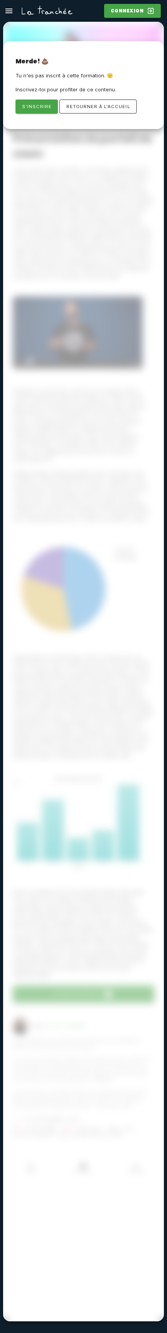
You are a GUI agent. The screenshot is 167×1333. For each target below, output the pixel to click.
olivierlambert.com (51, 1120)
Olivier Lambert (66, 1026)
